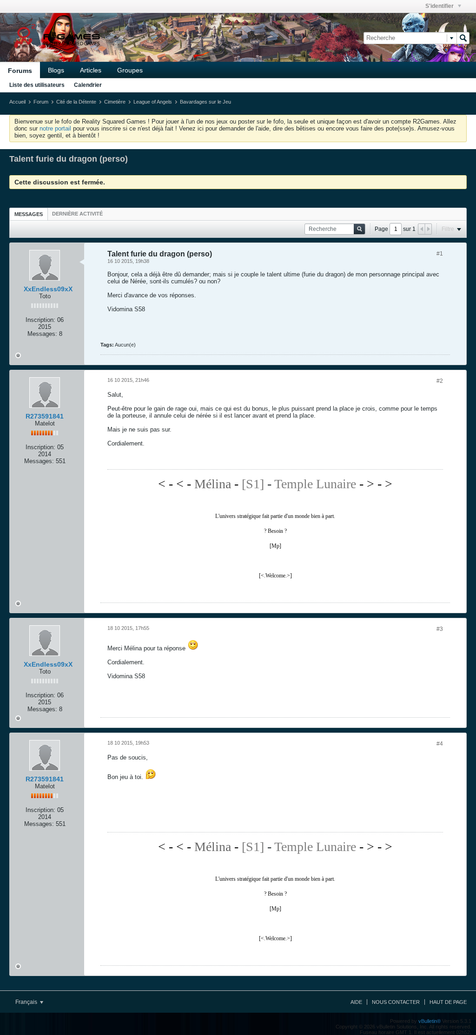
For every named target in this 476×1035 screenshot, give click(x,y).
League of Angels (152, 102)
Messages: (42, 333)
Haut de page (448, 1002)
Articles (90, 70)
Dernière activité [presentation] (77, 213)
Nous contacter (396, 1002)
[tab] (28, 214)
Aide (356, 1002)
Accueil (17, 102)
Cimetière (115, 102)
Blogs (56, 70)
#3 (439, 629)
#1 (439, 253)
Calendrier (88, 85)
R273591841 (45, 416)
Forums (20, 70)
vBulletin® (429, 1021)
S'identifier (440, 6)
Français (27, 1002)
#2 (439, 381)
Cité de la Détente (76, 102)
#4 (439, 743)
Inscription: (40, 319)
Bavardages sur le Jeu (205, 102)
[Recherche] (462, 38)
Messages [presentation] (28, 214)
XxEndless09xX (48, 289)
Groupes (130, 70)
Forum (40, 102)
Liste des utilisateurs (37, 85)
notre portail (55, 128)
